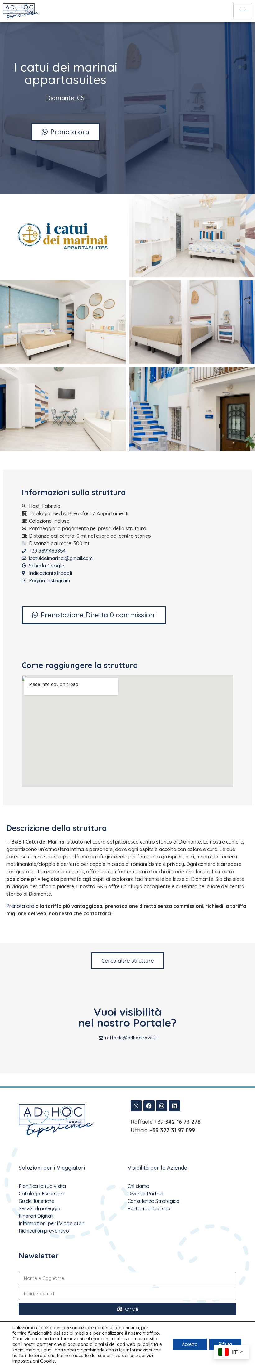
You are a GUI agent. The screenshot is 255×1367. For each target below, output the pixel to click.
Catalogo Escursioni (41, 1193)
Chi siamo (138, 1186)
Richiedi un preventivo (44, 1231)
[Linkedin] (174, 1105)
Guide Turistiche (36, 1201)
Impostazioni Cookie (33, 1361)
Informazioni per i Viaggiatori (52, 1223)
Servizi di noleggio (39, 1208)
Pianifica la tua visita (42, 1186)
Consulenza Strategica (153, 1201)
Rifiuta (225, 1344)
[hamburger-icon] (242, 10)
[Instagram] (161, 1105)
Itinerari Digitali (36, 1216)
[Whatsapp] (136, 1105)
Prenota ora (20, 906)
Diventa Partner (146, 1193)
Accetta (189, 1344)
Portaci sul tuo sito (149, 1208)
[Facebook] (149, 1105)
